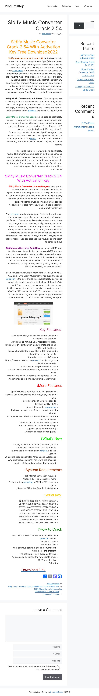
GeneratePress (56, 692)
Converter (17, 70)
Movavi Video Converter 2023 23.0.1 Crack (86, 72)
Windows (88, 6)
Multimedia (52, 6)
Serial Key (10, 279)
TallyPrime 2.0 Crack (51, 594)
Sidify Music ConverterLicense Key (48, 589)
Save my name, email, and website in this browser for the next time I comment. (33, 668)
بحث (92, 21)
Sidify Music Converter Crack (19, 586)
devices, (32, 111)
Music (33, 138)
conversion (50, 407)
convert (36, 360)
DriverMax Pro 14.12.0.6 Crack (47, 592)
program (14, 214)
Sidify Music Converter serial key (45, 586)
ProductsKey (14, 6)
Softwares (66, 6)
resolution (28, 482)
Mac (77, 6)
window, (43, 451)
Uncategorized (53, 584)
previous (44, 538)
